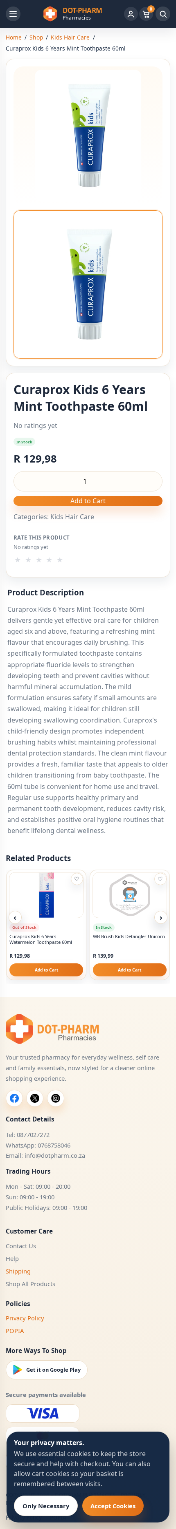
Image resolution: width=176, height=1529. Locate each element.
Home (14, 37)
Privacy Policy (25, 1318)
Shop (36, 37)
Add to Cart (88, 500)
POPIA (15, 1330)
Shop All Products (30, 1284)
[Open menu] (13, 14)
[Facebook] (14, 1098)
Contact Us (21, 1246)
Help (12, 1258)
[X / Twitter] (34, 1098)
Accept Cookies (112, 1506)
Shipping (18, 1271)
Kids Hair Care (70, 37)
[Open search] (163, 14)
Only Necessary (46, 1506)
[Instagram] (55, 1098)
